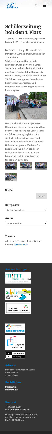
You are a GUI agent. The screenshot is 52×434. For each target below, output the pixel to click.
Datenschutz (11, 389)
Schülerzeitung (26, 38)
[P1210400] (41, 166)
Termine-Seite (21, 244)
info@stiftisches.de (20, 409)
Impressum (11, 386)
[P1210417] (26, 166)
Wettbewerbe (38, 42)
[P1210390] (11, 177)
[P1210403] (11, 166)
